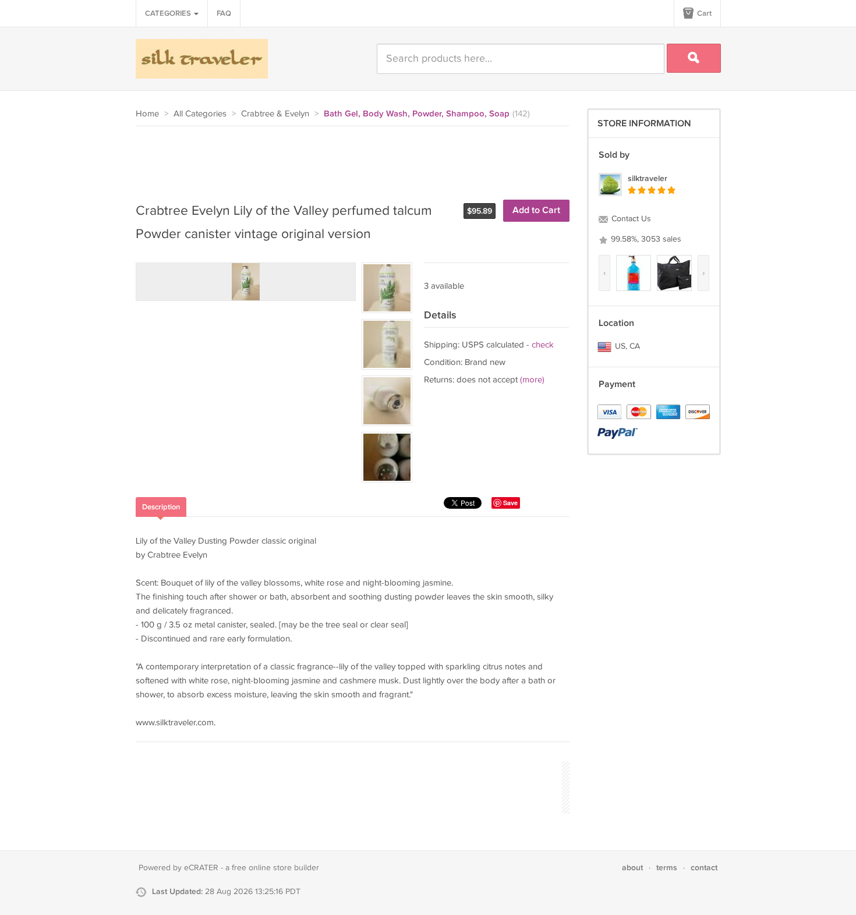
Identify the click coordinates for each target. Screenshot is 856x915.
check (543, 345)
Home (147, 114)
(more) (532, 380)
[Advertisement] (348, 158)
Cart (703, 13)
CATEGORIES (169, 13)
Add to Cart (536, 210)
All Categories (200, 114)
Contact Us (630, 219)
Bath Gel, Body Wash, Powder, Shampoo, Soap (417, 114)
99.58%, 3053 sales (645, 239)
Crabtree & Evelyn (275, 114)
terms (666, 868)
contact (704, 868)
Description (161, 507)
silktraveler (647, 178)
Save (510, 502)
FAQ (224, 13)
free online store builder (275, 868)
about (632, 868)
